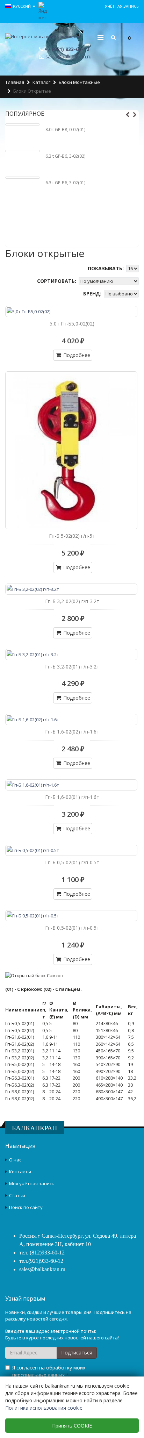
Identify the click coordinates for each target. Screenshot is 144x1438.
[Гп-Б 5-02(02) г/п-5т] (71, 450)
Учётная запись (122, 6)
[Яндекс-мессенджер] (42, 11)
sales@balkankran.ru (68, 56)
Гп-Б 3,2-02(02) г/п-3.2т (72, 601)
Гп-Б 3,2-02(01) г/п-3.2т (72, 666)
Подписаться (76, 1352)
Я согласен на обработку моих (48, 1371)
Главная (15, 82)
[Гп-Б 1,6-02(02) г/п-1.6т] (71, 719)
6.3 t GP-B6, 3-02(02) (65, 156)
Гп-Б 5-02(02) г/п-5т (72, 535)
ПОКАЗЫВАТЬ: (106, 268)
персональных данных (38, 1375)
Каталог (41, 82)
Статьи (17, 1195)
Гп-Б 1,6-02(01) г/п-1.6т (72, 797)
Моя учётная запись (32, 1183)
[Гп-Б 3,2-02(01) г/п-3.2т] (71, 654)
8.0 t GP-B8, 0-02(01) (65, 130)
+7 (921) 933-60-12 (66, 49)
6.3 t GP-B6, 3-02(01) (65, 183)
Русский (22, 6)
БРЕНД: (93, 293)
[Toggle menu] (100, 37)
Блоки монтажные (79, 82)
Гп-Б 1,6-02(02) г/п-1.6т (72, 731)
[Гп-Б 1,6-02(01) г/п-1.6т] (71, 785)
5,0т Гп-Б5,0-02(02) (72, 323)
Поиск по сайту (26, 1207)
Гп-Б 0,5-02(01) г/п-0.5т (72, 862)
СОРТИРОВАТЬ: (57, 281)
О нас (15, 1160)
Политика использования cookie (43, 1407)
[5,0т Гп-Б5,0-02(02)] (71, 311)
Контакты (20, 1171)
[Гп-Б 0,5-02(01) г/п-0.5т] (71, 850)
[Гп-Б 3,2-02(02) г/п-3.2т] (71, 589)
